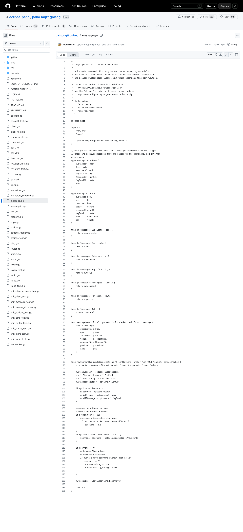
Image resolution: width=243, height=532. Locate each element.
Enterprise (99, 6)
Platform (20, 6)
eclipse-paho (19, 17)
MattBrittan (69, 44)
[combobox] (27, 49)
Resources (57, 6)
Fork (208, 17)
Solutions (38, 6)
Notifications (188, 17)
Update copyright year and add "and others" (101, 44)
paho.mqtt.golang (46, 17)
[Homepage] (8, 6)
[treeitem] (25, 200)
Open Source (78, 6)
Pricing (116, 6)
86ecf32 (208, 44)
